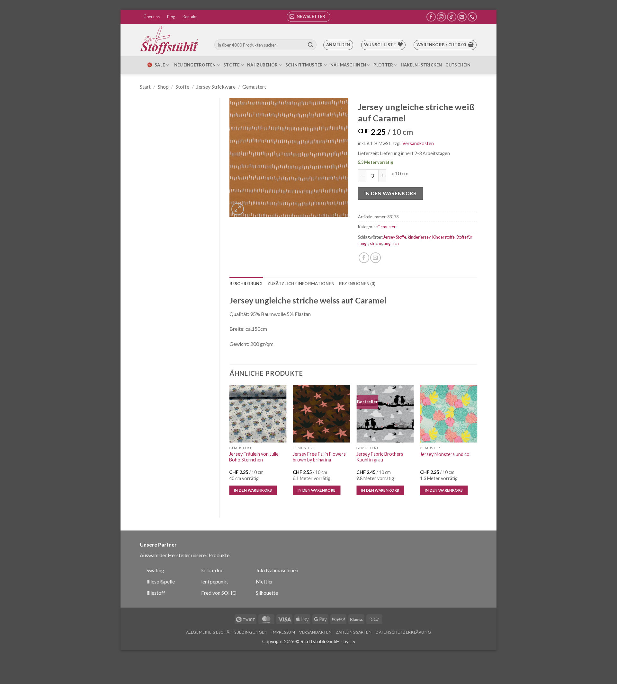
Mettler (264, 581)
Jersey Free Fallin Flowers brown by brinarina (319, 457)
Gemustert (254, 86)
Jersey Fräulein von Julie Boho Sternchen (254, 457)
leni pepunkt (214, 581)
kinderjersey (419, 237)
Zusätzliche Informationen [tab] (301, 283)
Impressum (283, 632)
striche (376, 243)
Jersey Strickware (216, 86)
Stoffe (231, 64)
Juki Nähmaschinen (277, 570)
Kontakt (190, 16)
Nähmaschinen (348, 64)
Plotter (383, 64)
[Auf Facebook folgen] (431, 17)
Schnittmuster (304, 64)
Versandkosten (418, 143)
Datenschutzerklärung (403, 632)
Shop (163, 86)
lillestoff (156, 593)
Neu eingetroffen (195, 64)
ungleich (391, 243)
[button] (308, 17)
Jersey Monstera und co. (445, 454)
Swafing (155, 570)
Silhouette (267, 593)
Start (145, 86)
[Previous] (230, 445)
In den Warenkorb (390, 193)
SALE (160, 64)
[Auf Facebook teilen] (364, 257)
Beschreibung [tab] (246, 283)
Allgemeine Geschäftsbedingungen (227, 632)
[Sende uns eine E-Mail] (462, 17)
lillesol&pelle (161, 581)
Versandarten (315, 632)
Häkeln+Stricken (421, 64)
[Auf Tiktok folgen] (451, 17)
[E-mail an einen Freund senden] (375, 257)
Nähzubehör (262, 64)
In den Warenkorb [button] (253, 490)
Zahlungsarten (354, 632)
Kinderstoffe (443, 237)
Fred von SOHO (219, 593)
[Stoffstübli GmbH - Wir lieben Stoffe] (170, 40)
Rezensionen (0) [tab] (357, 283)
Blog (171, 16)
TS (352, 641)
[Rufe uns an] (472, 17)
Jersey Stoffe (394, 237)
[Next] (477, 445)
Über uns (152, 16)
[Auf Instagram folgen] (441, 17)
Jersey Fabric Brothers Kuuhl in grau (379, 457)
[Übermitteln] (310, 44)
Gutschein (457, 64)
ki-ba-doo (212, 570)
